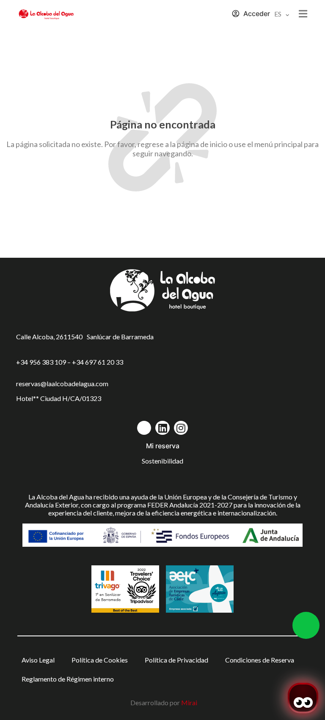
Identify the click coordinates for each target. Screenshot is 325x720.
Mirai (189, 702)
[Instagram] (181, 428)
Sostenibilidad (162, 461)
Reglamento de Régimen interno (68, 679)
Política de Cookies (100, 660)
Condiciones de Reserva (259, 660)
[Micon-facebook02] (144, 428)
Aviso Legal (38, 660)
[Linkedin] (162, 428)
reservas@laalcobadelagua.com (62, 383)
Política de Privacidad (176, 660)
